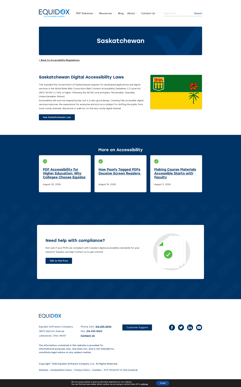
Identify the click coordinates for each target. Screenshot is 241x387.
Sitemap (43, 370)
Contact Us (88, 335)
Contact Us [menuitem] (148, 13)
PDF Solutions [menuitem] (84, 13)
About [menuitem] (131, 13)
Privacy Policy (82, 370)
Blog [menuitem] (121, 13)
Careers (96, 370)
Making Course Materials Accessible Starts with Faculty (175, 173)
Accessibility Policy (61, 370)
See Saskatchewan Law (59, 118)
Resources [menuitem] (105, 13)
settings (144, 384)
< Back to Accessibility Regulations (59, 60)
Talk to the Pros (59, 260)
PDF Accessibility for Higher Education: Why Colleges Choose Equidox (64, 173)
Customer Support (139, 328)
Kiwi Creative (130, 370)
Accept (162, 383)
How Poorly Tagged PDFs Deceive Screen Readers (120, 171)
